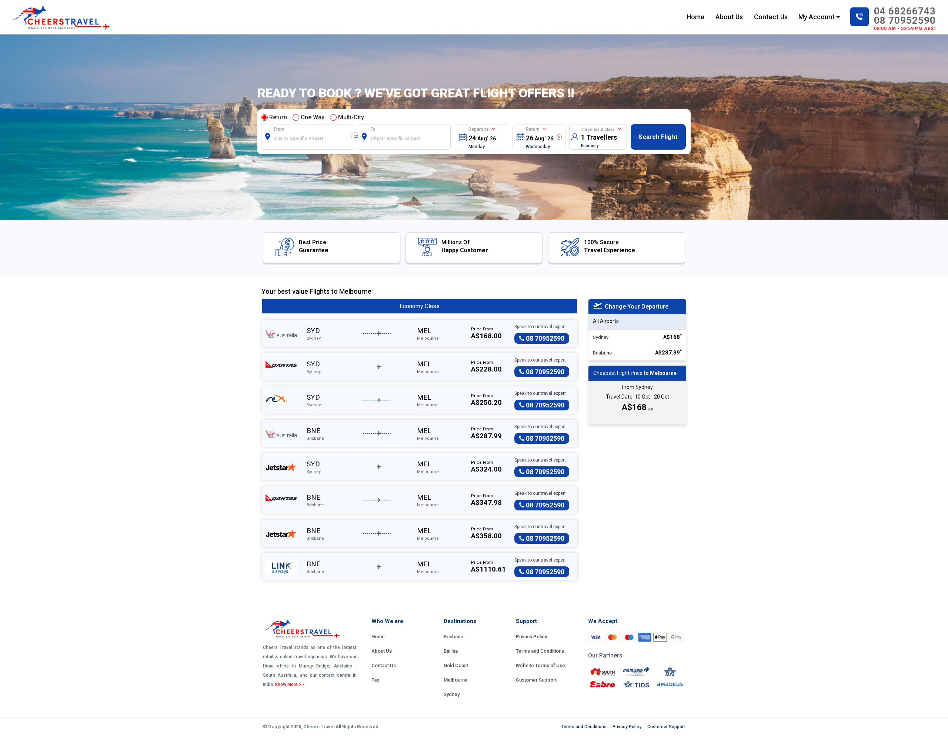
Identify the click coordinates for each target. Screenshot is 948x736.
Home (695, 17)
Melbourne (456, 680)
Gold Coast (456, 665)
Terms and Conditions (540, 651)
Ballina (451, 651)
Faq (375, 680)
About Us (729, 17)
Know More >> (289, 684)
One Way (312, 117)
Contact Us (771, 17)
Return (278, 117)
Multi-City (351, 117)
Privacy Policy (531, 636)
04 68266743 (905, 11)
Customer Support (536, 680)
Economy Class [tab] (420, 306)
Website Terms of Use (540, 665)
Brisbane (453, 636)
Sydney (452, 694)
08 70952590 (905, 20)
